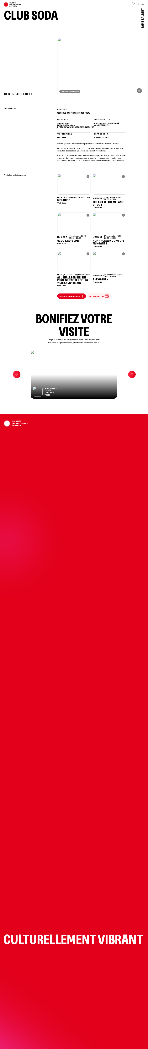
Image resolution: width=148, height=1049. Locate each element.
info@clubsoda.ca (66, 125)
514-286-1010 (63, 123)
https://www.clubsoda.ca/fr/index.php (73, 127)
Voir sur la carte (101, 137)
